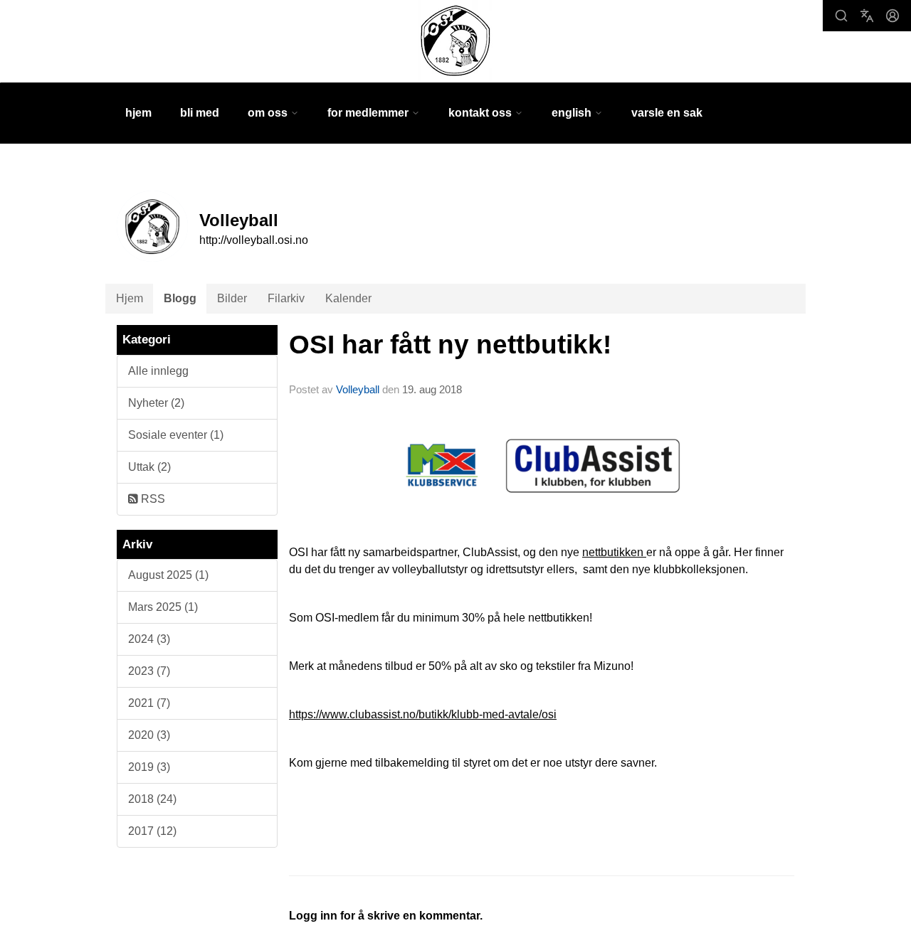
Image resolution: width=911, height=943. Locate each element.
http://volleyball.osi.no (253, 240)
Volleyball (357, 389)
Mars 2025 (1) (163, 607)
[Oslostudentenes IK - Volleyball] (455, 41)
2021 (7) (149, 703)
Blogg (180, 298)
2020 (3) (149, 735)
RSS (151, 499)
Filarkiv (286, 298)
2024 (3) (149, 639)
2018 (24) (152, 799)
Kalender (348, 298)
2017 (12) (152, 831)
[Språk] (867, 15)
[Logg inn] (892, 15)
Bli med (199, 113)
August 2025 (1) (168, 575)
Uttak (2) (149, 467)
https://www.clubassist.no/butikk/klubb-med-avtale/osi (423, 714)
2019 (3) (149, 767)
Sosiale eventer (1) (175, 435)
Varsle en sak (666, 113)
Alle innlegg (158, 371)
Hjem (138, 113)
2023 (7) (149, 671)
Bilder (232, 298)
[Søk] (841, 15)
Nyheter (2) (156, 403)
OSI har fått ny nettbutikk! (450, 344)
